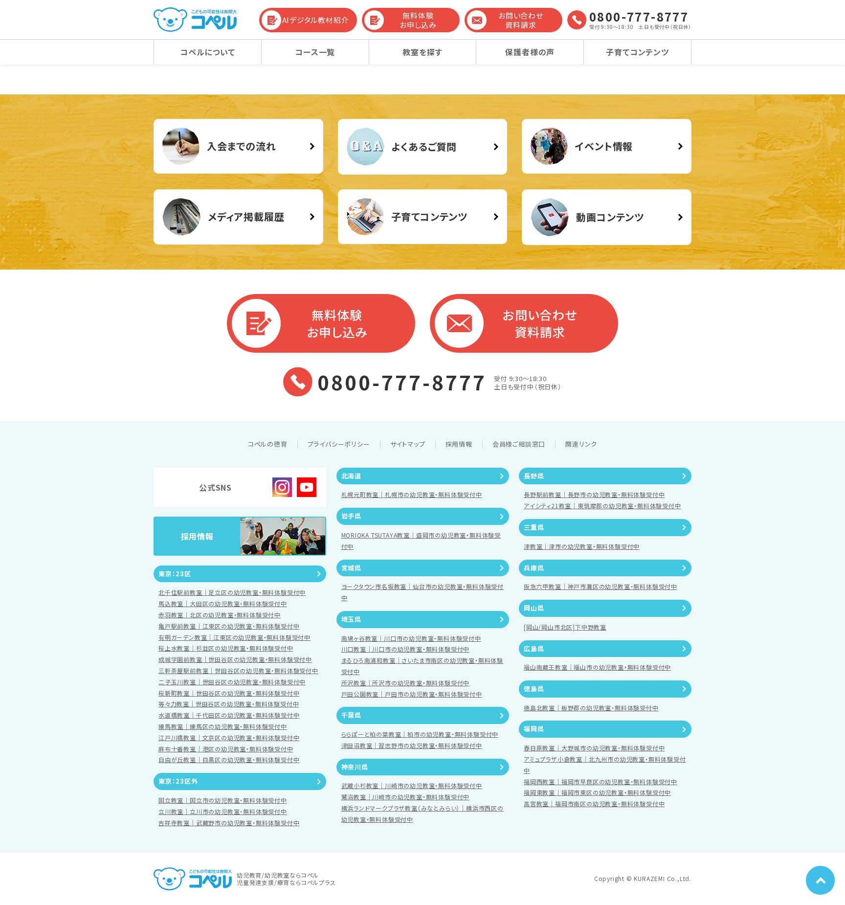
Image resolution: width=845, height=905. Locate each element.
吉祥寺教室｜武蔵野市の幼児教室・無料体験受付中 (228, 822)
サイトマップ (407, 444)
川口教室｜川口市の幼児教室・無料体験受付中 (405, 649)
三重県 (534, 527)
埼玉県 (351, 619)
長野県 (534, 475)
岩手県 (351, 515)
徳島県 (534, 688)
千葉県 (351, 715)
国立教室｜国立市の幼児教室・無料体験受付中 (222, 800)
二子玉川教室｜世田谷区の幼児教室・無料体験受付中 (232, 682)
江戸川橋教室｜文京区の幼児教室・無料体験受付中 (228, 737)
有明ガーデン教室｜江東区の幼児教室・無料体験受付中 (234, 637)
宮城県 (351, 567)
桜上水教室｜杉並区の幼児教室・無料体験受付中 (225, 648)
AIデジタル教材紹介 (315, 20)
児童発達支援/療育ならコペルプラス (286, 882)
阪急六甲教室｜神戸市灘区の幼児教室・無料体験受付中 (600, 586)
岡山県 (534, 607)
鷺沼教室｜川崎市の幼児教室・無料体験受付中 (405, 796)
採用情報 (458, 444)
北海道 (351, 475)
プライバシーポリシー (339, 444)
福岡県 (534, 728)
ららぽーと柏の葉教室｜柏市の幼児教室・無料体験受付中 (420, 734)
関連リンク (581, 444)
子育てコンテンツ (637, 52)
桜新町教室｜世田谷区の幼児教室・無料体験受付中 (228, 693)
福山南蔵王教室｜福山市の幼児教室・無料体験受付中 (597, 667)
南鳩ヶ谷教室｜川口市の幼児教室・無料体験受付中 (411, 638)
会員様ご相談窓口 (518, 444)
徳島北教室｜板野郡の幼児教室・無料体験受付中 (591, 707)
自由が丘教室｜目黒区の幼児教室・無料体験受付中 (228, 759)
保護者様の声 (530, 52)
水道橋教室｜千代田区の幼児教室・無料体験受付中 (228, 715)
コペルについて (207, 52)
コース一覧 (315, 52)
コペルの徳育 (268, 444)
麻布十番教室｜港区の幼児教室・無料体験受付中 (225, 749)
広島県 (534, 648)
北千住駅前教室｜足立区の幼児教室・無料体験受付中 (232, 592)
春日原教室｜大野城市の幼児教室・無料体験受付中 (594, 748)
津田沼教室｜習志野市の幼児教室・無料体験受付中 (411, 745)
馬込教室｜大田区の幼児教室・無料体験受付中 (222, 603)
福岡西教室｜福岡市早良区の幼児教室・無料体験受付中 (600, 781)
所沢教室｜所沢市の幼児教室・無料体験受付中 (405, 683)
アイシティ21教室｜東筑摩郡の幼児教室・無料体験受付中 (602, 505)
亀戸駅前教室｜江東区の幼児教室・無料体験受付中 (228, 626)
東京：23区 (174, 573)
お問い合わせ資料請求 (520, 20)
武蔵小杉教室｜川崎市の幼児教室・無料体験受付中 (411, 785)
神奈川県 (354, 766)
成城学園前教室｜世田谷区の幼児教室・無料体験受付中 (235, 659)
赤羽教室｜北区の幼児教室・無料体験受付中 (219, 615)
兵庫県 (534, 567)
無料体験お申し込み (418, 20)
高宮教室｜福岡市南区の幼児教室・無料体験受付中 (594, 803)
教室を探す (422, 52)
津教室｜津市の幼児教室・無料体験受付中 (582, 546)
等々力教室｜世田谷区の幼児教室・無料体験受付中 (228, 704)
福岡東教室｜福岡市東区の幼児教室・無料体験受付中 (597, 792)
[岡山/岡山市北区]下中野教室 (565, 627)
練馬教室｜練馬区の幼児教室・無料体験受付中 (222, 726)
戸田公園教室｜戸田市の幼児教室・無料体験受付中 (411, 694)
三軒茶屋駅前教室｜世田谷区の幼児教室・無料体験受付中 (238, 670)
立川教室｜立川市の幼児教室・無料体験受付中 (222, 811)
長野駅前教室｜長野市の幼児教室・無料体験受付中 (594, 494)
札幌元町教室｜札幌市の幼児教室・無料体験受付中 (411, 494)
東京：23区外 (178, 781)
